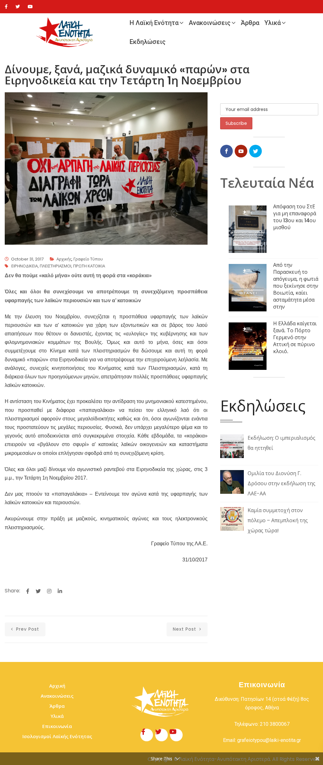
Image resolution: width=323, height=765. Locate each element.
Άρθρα (250, 23)
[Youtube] (30, 6)
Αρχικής (64, 259)
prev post (27, 629)
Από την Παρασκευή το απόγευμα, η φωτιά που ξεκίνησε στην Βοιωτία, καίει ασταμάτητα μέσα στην (295, 285)
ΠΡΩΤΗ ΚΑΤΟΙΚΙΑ (89, 266)
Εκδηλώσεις (148, 42)
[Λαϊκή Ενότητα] (66, 32)
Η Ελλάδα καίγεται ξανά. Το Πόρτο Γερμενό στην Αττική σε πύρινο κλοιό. (295, 337)
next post (185, 629)
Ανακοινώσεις (210, 23)
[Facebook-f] (146, 735)
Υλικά (272, 23)
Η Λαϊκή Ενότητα (154, 23)
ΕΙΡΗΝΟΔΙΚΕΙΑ (24, 266)
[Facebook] (6, 6)
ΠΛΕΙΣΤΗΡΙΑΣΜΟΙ (55, 266)
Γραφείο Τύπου (88, 259)
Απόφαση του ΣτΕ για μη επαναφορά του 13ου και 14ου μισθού (294, 217)
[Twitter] (17, 6)
